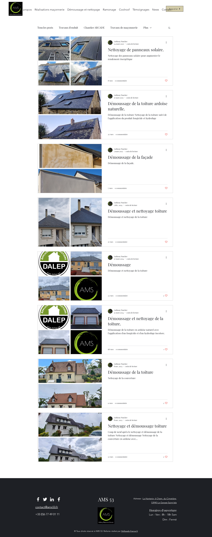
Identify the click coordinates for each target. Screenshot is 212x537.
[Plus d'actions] (167, 42)
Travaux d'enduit (68, 27)
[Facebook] (38, 499)
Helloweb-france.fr (129, 531)
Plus (145, 27)
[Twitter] (45, 499)
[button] (169, 28)
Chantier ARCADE (94, 27)
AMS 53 (106, 499)
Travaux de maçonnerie (124, 27)
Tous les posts (45, 27)
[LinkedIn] (52, 499)
